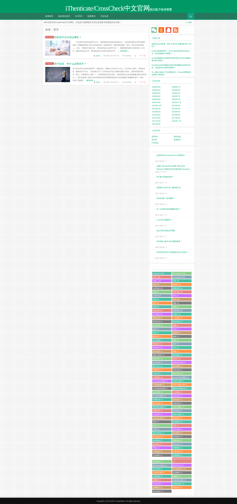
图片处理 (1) (158, 351)
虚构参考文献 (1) (179, 362)
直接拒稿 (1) (178, 440)
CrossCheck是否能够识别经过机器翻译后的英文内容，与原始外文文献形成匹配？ (171, 66)
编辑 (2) (176, 303)
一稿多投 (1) (178, 318)
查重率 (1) (157, 480)
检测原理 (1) (178, 403)
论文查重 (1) (158, 340)
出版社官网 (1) (158, 472)
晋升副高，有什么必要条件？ (70, 63)
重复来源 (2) (158, 318)
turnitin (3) (157, 295)
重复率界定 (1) (158, 433)
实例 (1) (176, 347)
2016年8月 (156, 124)
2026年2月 (156, 93)
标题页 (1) (177, 332)
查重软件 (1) (158, 370)
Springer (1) (177, 444)
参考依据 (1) (158, 440)
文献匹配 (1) (158, 476)
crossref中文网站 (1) (181, 377)
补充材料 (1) (158, 455)
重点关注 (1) (158, 366)
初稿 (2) (156, 299)
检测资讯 (91, 16)
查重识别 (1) (178, 451)
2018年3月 (156, 114)
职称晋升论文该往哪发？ (67, 37)
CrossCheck (120, 501)
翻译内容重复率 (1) (180, 388)
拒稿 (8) (156, 284)
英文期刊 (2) (158, 310)
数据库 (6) (177, 284)
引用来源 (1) (158, 451)
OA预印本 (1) (158, 399)
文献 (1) (176, 329)
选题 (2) (176, 306)
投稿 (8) (176, 280)
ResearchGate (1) (160, 465)
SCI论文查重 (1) (159, 418)
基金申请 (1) (158, 325)
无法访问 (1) (158, 483)
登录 (190, 22)
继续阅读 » (124, 51)
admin (98, 55)
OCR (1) (156, 429)
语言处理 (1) (178, 370)
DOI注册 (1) (177, 399)
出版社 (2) (177, 314)
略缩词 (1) (157, 336)
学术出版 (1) (158, 403)
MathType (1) (178, 373)
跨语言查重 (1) (178, 381)
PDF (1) (176, 425)
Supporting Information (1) (182, 460)
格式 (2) (156, 303)
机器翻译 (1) (178, 472)
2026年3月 (176, 90)
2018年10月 (157, 105)
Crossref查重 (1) (159, 396)
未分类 (154, 139)
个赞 (144, 55)
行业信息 (104, 16)
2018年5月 (156, 111)
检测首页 (49, 16)
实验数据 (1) (178, 455)
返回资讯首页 (64, 16)
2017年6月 (176, 118)
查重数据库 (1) (178, 483)
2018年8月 (156, 108)
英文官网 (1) (158, 392)
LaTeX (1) (157, 373)
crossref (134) (158, 273)
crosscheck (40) (179, 277)
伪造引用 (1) (158, 362)
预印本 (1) (177, 358)
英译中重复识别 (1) (180, 384)
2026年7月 (176, 87)
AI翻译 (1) (177, 476)
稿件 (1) (176, 344)
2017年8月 (156, 118)
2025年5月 (176, 99)
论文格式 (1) (158, 414)
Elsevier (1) (157, 444)
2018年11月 (176, 102)
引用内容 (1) (158, 377)
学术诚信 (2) (158, 314)
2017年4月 (156, 121)
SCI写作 (78, 16)
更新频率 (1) (178, 418)
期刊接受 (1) (178, 436)
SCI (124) (156, 277)
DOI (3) (176, 295)
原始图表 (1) (158, 461)
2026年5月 (156, 90)
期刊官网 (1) (158, 469)
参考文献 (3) (178, 292)
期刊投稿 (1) (178, 410)
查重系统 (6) (158, 288)
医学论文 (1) (158, 321)
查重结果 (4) (178, 288)
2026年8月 (156, 87)
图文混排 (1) (178, 429)
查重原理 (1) (158, 410)
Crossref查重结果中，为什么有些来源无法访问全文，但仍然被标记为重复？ (170, 52)
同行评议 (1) (178, 321)
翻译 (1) (176, 336)
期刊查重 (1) (178, 366)
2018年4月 (176, 111)
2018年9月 (176, 105)
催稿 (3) (156, 292)
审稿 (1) (176, 340)
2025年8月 (156, 96)
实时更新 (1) (178, 355)
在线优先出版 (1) (179, 480)
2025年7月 (176, 96)
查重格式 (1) (158, 487)
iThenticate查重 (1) (160, 381)
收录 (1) (156, 329)
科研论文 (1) (158, 347)
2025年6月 (156, 99)
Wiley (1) (156, 447)
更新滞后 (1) (158, 358)
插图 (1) (176, 351)
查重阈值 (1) (178, 447)
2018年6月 (176, 108)
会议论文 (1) (178, 396)
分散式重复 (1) (178, 407)
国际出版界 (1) (158, 355)
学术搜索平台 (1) (179, 469)
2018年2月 (176, 114)
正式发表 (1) (158, 436)
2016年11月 (176, 121)
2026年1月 (176, 93)
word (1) (156, 425)
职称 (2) (156, 306)
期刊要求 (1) (178, 433)
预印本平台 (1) (178, 465)
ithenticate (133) (179, 273)
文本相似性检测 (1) (160, 388)
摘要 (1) (176, 325)
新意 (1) (156, 332)
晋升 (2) (176, 299)
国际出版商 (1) (178, 414)
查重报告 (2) (178, 310)
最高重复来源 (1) (159, 407)
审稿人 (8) (157, 280)
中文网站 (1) (178, 392)
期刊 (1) (156, 421)
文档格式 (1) (178, 421)
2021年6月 (156, 102)
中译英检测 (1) (158, 384)
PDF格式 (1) (178, 487)
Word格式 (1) (158, 491)
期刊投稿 (49, 37)
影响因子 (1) (158, 344)
